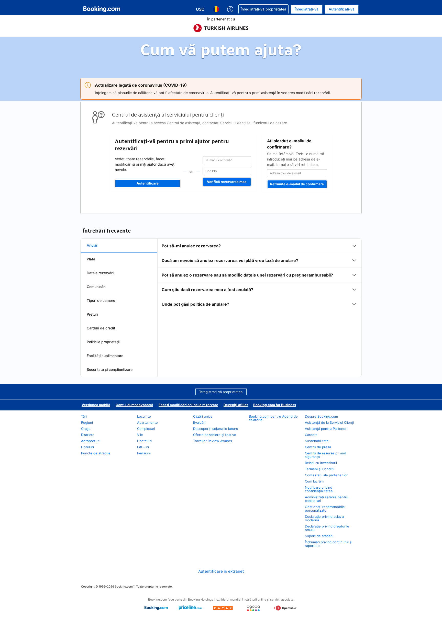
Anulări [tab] (92, 245)
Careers (311, 435)
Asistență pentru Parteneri (326, 429)
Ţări (84, 416)
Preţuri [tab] (92, 314)
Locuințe (144, 416)
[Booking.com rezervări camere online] (101, 9)
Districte (87, 435)
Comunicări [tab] (96, 286)
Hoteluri (87, 447)
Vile (140, 435)
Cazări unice (203, 416)
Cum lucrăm (314, 481)
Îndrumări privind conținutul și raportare (328, 544)
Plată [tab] (91, 259)
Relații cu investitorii (321, 463)
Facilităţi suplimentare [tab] (105, 355)
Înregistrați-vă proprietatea (221, 392)
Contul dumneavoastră (134, 405)
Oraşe (86, 429)
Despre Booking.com (321, 416)
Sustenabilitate (317, 441)
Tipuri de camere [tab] (101, 300)
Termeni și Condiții (319, 469)
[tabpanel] (259, 275)
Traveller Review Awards (212, 441)
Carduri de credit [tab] (101, 328)
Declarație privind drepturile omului (327, 528)
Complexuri (146, 429)
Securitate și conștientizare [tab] (109, 369)
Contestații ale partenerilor (326, 475)
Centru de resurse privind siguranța (325, 455)
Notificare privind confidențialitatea (319, 489)
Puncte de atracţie (95, 453)
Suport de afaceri (319, 536)
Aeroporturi (90, 441)
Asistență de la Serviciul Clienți (329, 422)
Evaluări (199, 422)
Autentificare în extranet (221, 571)
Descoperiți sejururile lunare (215, 429)
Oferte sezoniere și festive (214, 435)
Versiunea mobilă (96, 405)
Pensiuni (144, 453)
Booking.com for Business (274, 405)
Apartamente (147, 422)
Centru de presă (318, 447)
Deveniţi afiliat (236, 405)
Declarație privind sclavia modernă (324, 518)
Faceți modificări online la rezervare (188, 405)
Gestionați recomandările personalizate (325, 508)
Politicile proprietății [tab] (103, 342)
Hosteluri (144, 441)
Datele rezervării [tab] (100, 273)
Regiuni (87, 422)
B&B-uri (143, 447)
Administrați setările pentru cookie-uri (326, 499)
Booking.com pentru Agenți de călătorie (273, 418)
